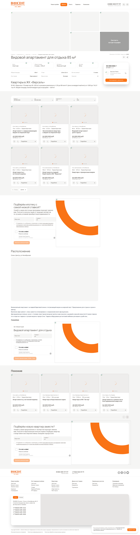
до (35, 98)
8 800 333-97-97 (62, 472)
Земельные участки (98, 481)
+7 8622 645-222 (19, 510)
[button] (127, 4)
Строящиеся (14, 490)
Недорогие (75, 485)
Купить (64, 4)
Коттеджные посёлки (37, 481)
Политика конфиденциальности (35, 532)
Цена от (16, 98)
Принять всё (131, 529)
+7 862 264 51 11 (78, 472)
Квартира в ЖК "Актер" (81, 399)
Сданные (13, 489)
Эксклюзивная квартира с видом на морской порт (51, 131)
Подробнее (15, 320)
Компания (86, 4)
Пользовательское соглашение (18, 532)
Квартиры (28, 54)
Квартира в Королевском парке (54, 399)
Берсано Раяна (114, 71)
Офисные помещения (118, 485)
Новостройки (55, 4)
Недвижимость (20, 54)
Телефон (38, 218)
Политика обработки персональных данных (55, 532)
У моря (33, 487)
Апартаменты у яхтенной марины (19, 173)
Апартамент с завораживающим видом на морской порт (25, 131)
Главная (13, 54)
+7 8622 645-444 (19, 514)
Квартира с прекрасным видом (83, 172)
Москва (21, 497)
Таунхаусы (75, 487)
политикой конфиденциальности (108, 529)
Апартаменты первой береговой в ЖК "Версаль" (52, 173)
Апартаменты (55, 489)
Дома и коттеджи (77, 481)
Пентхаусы (55, 490)
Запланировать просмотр (116, 80)
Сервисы (77, 4)
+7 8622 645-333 (19, 512)
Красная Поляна (35, 489)
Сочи (15, 497)
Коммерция (116, 481)
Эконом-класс (15, 486)
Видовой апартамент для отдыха (46, 54)
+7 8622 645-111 (19, 508)
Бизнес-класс (15, 485)
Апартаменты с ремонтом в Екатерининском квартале (112, 400)
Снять (70, 4)
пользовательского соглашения (51, 442)
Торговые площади (118, 483)
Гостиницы (115, 486)
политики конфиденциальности (32, 225)
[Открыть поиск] (123, 4)
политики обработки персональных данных (41, 444)
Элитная (34, 54)
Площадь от (59, 98)
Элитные (13, 483)
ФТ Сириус (34, 490)
